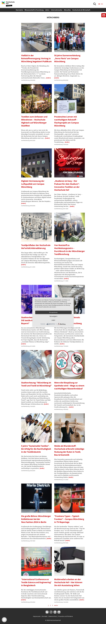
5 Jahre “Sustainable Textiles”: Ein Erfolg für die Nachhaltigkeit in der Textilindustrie (36, 448)
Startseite (19, 10)
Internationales (56, 10)
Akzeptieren (53, 312)
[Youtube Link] (59, 612)
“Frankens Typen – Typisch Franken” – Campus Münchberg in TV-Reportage (69, 519)
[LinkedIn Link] (55, 612)
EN (102, 4)
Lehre (47, 10)
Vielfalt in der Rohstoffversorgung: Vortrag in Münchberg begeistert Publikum (36, 58)
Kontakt (44, 616)
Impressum (36, 616)
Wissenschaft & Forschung (34, 10)
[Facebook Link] (47, 612)
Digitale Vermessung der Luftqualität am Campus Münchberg (32, 184)
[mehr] (48, 78)
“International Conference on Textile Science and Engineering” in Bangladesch (36, 582)
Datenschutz (53, 616)
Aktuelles (67, 10)
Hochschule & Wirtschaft (81, 10)
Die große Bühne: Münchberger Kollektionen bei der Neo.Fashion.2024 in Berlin (36, 519)
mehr (53, 320)
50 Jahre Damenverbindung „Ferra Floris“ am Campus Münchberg (67, 58)
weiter (56, 605)
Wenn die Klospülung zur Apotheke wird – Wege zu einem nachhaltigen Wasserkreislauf (69, 385)
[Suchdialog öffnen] (94, 4)
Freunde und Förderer (65, 616)
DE (99, 4)
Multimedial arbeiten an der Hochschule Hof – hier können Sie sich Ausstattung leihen (68, 582)
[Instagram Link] (51, 612)
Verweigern (53, 316)
